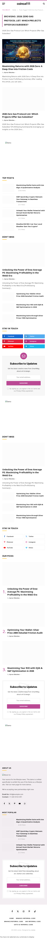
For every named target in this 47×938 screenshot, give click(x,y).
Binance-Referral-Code (25, 918)
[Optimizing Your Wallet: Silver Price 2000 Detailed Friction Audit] (8, 296)
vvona (33, 930)
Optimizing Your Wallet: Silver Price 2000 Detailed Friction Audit (30, 295)
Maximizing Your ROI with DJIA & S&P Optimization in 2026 (29, 306)
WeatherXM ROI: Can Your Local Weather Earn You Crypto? (29, 225)
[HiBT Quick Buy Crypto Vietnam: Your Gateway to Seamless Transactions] (8, 199)
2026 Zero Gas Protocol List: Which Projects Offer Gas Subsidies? (20, 115)
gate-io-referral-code (23, 924)
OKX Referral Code (33, 921)
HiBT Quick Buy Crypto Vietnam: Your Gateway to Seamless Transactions (29, 199)
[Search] (44, 3)
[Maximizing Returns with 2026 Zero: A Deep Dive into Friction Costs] (23, 51)
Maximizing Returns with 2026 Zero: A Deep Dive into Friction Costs (22, 68)
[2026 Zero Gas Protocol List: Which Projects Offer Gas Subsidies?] (23, 99)
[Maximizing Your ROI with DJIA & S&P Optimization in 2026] (8, 307)
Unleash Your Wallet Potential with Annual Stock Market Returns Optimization (30, 212)
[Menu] (3, 3)
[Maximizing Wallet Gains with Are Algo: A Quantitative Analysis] (8, 188)
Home (11, 918)
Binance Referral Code (13, 921)
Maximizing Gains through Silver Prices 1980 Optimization (29, 316)
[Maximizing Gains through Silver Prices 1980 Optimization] (8, 318)
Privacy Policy (21, 391)
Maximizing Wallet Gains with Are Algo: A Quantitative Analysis (30, 186)
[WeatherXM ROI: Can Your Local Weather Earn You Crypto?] (8, 227)
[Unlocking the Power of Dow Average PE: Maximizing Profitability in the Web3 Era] (23, 255)
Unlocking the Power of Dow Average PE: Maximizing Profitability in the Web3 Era (22, 272)
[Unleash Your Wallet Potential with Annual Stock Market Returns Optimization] (8, 213)
